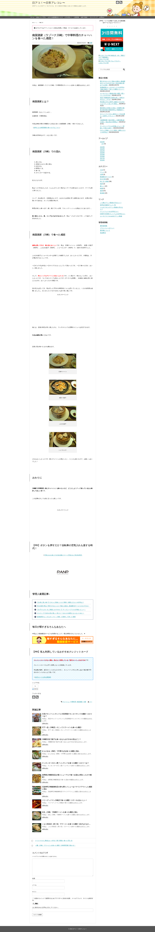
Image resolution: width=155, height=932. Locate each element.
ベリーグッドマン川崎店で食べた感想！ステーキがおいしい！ (64, 800)
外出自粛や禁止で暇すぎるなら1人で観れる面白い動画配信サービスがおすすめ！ (63, 606)
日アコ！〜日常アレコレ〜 (48, 2)
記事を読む (45, 723)
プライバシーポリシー (107, 228)
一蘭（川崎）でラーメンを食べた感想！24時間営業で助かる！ (55, 845)
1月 (102, 144)
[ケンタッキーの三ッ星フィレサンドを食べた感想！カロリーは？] (36, 766)
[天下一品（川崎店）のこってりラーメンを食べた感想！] (36, 731)
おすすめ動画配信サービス (55, 17)
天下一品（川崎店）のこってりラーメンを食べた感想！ (62, 727)
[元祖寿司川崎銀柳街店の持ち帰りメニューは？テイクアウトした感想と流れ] (36, 790)
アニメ (102, 172)
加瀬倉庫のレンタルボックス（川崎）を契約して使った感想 (56, 617)
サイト (34, 891)
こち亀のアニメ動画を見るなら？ (111, 202)
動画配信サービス (105, 177)
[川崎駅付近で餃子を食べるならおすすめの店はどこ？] (36, 742)
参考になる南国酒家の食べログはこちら (46, 127)
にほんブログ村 (104, 59)
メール (34, 885)
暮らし (102, 186)
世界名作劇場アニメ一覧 (108, 205)
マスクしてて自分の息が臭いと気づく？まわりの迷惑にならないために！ (60, 613)
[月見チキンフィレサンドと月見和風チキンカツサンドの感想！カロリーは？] (36, 717)
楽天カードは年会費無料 (43, 677)
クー (90, 702)
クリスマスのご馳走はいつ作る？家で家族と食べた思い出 (53, 840)
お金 (101, 170)
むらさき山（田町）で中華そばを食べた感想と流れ (60, 751)
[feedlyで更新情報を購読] (117, 2)
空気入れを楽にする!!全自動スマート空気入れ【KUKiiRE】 (63, 555)
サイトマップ (94, 17)
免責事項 (103, 233)
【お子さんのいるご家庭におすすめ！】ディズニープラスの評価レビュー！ (61, 609)
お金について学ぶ (41, 17)
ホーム (32, 17)
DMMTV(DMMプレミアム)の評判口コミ (112, 214)
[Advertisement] (62, 308)
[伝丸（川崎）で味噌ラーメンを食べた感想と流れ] (36, 815)
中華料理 (73, 702)
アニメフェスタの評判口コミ (109, 211)
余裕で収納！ (84, 17)
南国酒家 (80, 702)
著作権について (105, 230)
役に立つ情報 (104, 181)
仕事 (101, 174)
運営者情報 (103, 226)
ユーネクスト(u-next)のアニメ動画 (111, 216)
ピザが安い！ (68, 17)
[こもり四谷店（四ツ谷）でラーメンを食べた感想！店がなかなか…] (36, 827)
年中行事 (103, 179)
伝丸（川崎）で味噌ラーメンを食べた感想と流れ (60, 812)
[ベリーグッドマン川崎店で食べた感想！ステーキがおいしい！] (36, 803)
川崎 (84, 702)
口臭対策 (76, 17)
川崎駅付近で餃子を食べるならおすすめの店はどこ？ (61, 739)
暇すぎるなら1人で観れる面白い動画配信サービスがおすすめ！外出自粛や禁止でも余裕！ (112, 83)
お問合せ (101, 17)
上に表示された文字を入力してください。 (45, 907)
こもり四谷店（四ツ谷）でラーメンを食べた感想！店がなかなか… (66, 824)
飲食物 (102, 193)
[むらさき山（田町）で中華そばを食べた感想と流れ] (36, 754)
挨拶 (101, 184)
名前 (33, 878)
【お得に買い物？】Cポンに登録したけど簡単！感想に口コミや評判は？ (60, 602)
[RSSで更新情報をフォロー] (120, 2)
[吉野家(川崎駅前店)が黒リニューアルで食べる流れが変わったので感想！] (36, 778)
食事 (90, 43)
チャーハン (66, 702)
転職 (101, 188)
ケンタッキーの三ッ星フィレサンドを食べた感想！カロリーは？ (65, 763)
